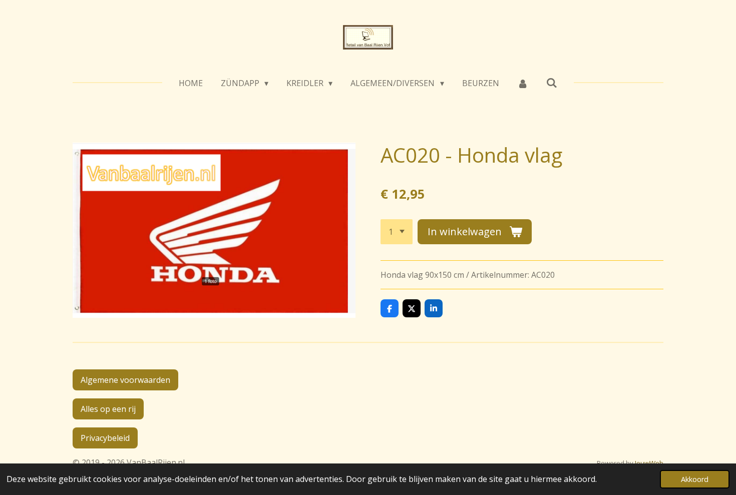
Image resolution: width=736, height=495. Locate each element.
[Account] (523, 83)
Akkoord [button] (694, 479)
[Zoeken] (552, 83)
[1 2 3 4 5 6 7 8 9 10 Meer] (397, 231)
